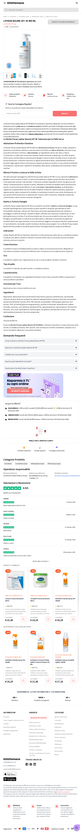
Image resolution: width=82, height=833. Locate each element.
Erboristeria (58, 748)
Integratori (58, 727)
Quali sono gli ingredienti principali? (18, 361)
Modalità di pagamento (10, 731)
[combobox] (41, 10)
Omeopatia (58, 741)
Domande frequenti (9, 727)
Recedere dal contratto (39, 718)
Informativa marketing (36, 733)
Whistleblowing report (36, 740)
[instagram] (30, 764)
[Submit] (7, 10)
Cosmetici (13, 17)
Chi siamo (6, 717)
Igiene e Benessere (36, 134)
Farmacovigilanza (34, 746)
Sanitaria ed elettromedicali (63, 734)
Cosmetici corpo (24, 17)
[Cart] (77, 3)
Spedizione (7, 734)
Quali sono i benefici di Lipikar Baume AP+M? (21, 348)
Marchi (57, 755)
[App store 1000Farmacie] (11, 774)
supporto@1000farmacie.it (11, 769)
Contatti (6, 724)
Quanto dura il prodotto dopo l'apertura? (20, 368)
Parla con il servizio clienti (41, 441)
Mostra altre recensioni (40, 561)
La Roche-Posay (9, 24)
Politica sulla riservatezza (37, 729)
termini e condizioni (63, 792)
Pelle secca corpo (51, 17)
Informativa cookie (35, 726)
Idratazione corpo (37, 17)
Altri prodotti (59, 751)
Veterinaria (58, 744)
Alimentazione (59, 724)
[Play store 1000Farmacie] (11, 779)
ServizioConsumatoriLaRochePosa (67, 476)
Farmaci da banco (60, 737)
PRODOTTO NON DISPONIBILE (63, 22)
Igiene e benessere (61, 717)
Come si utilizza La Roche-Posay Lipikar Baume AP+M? (25, 341)
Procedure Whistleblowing (37, 743)
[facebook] (27, 764)
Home (5, 17)
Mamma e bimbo (60, 731)
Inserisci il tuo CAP (13, 113)
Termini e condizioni (35, 750)
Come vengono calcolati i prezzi (13, 720)
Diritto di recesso (34, 722)
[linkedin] (34, 764)
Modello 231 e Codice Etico (37, 736)
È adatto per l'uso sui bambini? (16, 354)
